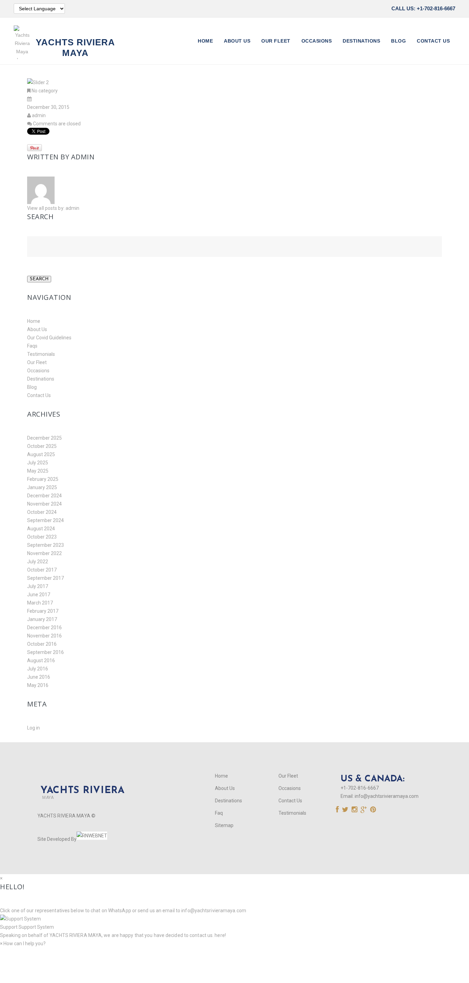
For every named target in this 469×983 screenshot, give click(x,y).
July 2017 (37, 586)
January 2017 (42, 619)
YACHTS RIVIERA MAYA (75, 935)
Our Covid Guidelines (49, 337)
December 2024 (44, 495)
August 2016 (41, 660)
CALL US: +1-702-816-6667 (423, 8)
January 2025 (42, 487)
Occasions (316, 41)
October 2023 (42, 537)
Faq (219, 813)
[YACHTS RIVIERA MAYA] (81, 779)
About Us (237, 41)
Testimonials (41, 354)
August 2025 (41, 454)
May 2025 (37, 471)
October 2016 (42, 644)
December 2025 (44, 438)
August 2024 (41, 528)
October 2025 (42, 446)
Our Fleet (275, 41)
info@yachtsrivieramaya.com (387, 796)
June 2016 (38, 677)
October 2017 (42, 570)
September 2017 (45, 578)
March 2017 (40, 603)
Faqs (32, 346)
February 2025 (42, 479)
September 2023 (45, 545)
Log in (33, 728)
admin (39, 115)
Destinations (361, 41)
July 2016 (37, 668)
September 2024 (45, 520)
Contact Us (433, 41)
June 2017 (38, 594)
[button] (234, 923)
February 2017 (42, 611)
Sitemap (224, 825)
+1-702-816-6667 (360, 788)
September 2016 (45, 652)
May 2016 (37, 685)
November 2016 (44, 636)
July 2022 (37, 561)
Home (205, 41)
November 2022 (44, 553)
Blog (398, 41)
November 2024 (44, 504)
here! (220, 935)
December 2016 (44, 627)
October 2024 (42, 512)
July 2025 (37, 462)
